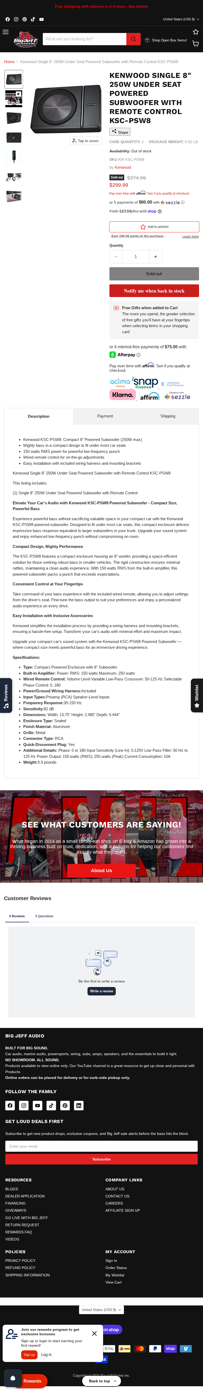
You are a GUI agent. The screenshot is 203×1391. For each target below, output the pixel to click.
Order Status (116, 1268)
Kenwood (123, 167)
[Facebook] (10, 1105)
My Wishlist (114, 1275)
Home (9, 61)
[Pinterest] (65, 1105)
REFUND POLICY (20, 1268)
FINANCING (15, 1203)
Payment (105, 416)
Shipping (167, 416)
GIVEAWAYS (15, 1210)
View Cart (113, 1282)
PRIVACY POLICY (20, 1260)
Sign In (111, 1260)
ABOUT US (114, 1189)
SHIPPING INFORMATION (27, 1275)
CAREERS (114, 1203)
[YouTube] (37, 1105)
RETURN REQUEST (22, 1225)
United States (179, 19)
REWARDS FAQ (18, 1232)
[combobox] (84, 39)
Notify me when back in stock (154, 290)
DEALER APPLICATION (25, 1196)
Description (38, 416)
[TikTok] (51, 1105)
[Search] (133, 39)
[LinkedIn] (79, 1105)
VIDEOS (12, 1239)
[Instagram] (24, 1105)
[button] (14, 79)
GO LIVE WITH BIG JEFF (26, 1218)
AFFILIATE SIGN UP (122, 1210)
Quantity (116, 245)
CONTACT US (117, 1196)
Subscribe (102, 1159)
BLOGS (11, 1189)
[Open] (13, 1378)
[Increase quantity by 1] (155, 256)
